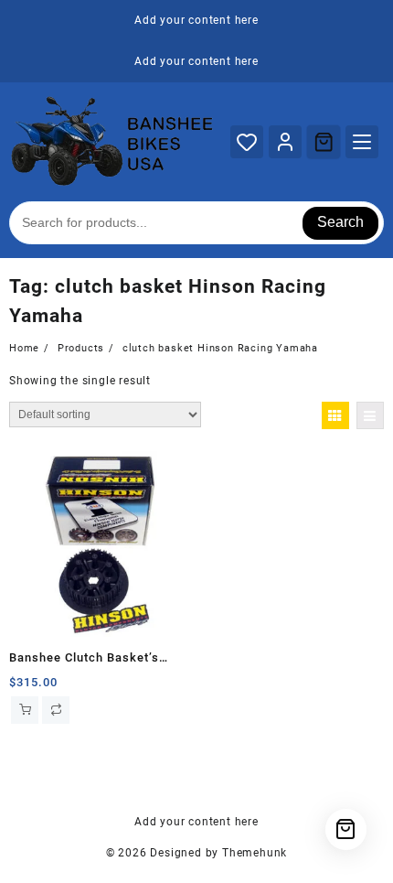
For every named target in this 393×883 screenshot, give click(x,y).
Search (340, 222)
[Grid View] (335, 415)
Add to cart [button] (24, 710)
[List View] (370, 415)
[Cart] (324, 142)
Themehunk (254, 852)
